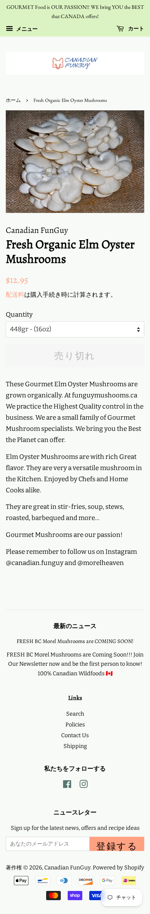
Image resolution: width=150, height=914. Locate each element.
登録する (117, 845)
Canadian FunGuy (67, 867)
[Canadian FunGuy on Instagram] (83, 785)
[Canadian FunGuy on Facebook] (67, 785)
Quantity (19, 315)
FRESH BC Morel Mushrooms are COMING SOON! (75, 641)
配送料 (15, 294)
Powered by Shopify (118, 867)
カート (135, 28)
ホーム (13, 100)
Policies (75, 724)
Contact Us (75, 735)
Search (75, 713)
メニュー (26, 29)
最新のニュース (75, 626)
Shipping (75, 746)
